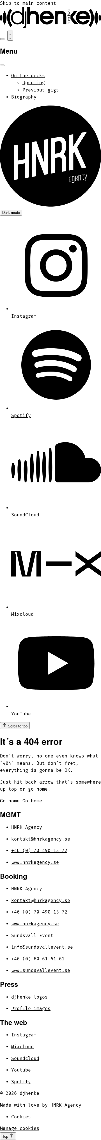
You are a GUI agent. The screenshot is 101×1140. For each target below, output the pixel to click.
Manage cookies (19, 1128)
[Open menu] (10, 36)
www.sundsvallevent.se (40, 970)
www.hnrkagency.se (35, 862)
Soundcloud (25, 1058)
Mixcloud (22, 1047)
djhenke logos (29, 997)
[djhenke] (50, 26)
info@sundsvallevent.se (42, 947)
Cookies (21, 1117)
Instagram (23, 1035)
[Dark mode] (2, 39)
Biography (23, 97)
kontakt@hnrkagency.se (40, 839)
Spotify (21, 1082)
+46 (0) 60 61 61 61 (38, 959)
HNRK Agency (65, 1105)
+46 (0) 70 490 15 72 (39, 850)
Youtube (21, 1070)
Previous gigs (40, 90)
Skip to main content (28, 3)
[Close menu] (2, 65)
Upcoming (33, 83)
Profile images (30, 1008)
